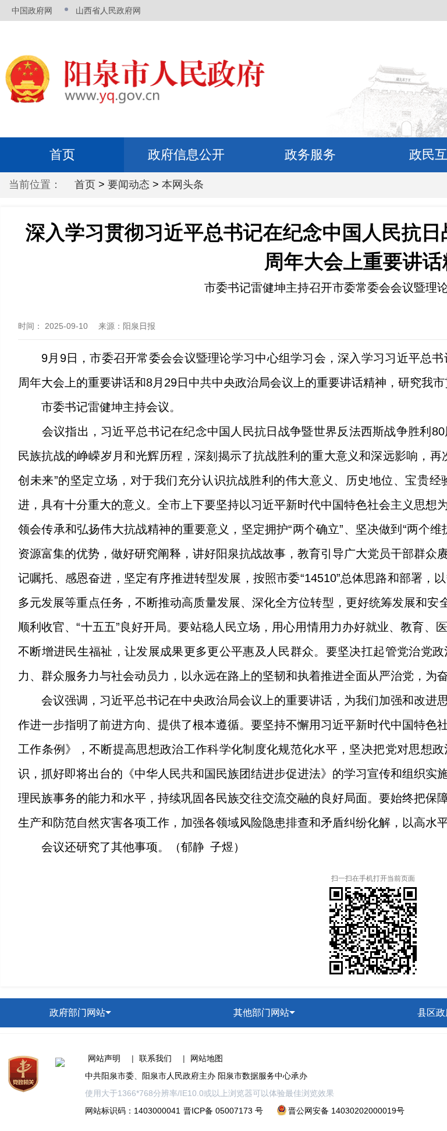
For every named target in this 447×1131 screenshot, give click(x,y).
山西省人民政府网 (108, 10)
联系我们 (155, 1058)
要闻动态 (129, 184)
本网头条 (183, 184)
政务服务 (310, 154)
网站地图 (206, 1058)
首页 (62, 154)
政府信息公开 (186, 154)
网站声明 (104, 1058)
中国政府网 (32, 10)
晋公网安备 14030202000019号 (346, 1110)
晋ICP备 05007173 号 (223, 1110)
